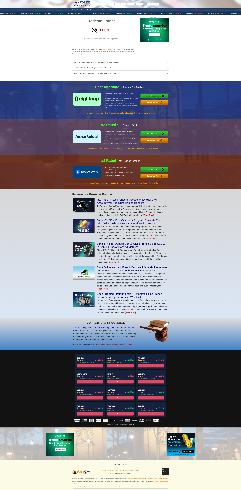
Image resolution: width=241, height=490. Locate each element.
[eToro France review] (127, 421)
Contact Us (110, 470)
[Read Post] (148, 215)
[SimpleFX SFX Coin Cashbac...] (84, 232)
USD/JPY (191, 13)
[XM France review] (84, 421)
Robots (117, 4)
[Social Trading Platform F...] (84, 306)
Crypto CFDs (139, 4)
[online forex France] (81, 6)
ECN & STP (130, 4)
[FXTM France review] (156, 421)
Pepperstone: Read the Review (96, 183)
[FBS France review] (91, 421)
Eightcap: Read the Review (97, 113)
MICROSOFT (145, 13)
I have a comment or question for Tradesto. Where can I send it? (120, 73)
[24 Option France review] (148, 421)
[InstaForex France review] (98, 421)
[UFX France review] (113, 421)
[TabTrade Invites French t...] (84, 212)
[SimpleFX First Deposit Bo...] (84, 256)
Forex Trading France (79, 54)
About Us (104, 470)
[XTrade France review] (105, 421)
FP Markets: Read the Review (97, 149)
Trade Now (90, 366)
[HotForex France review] (120, 421)
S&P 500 (75, 13)
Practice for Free (153, 102)
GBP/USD (5, 13)
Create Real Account (153, 96)
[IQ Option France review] (134, 421)
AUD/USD (52, 13)
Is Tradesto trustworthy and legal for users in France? (120, 68)
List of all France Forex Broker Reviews (120, 424)
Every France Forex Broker (146, 113)
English (90, 10)
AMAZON (121, 13)
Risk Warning (122, 470)
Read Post (134, 486)
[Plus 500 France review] (77, 421)
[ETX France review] (141, 421)
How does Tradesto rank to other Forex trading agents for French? (120, 62)
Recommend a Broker (153, 4)
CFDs (111, 4)
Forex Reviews (100, 10)
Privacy (116, 470)
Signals (123, 4)
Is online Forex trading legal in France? (115, 345)
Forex (97, 4)
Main (82, 10)
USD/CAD (214, 13)
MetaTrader (104, 4)
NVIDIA (169, 13)
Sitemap (137, 470)
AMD (97, 13)
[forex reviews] (81, 474)
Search (132, 470)
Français (117, 464)
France (75, 10)
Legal (127, 470)
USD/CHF (29, 13)
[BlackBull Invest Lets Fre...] (84, 279)
